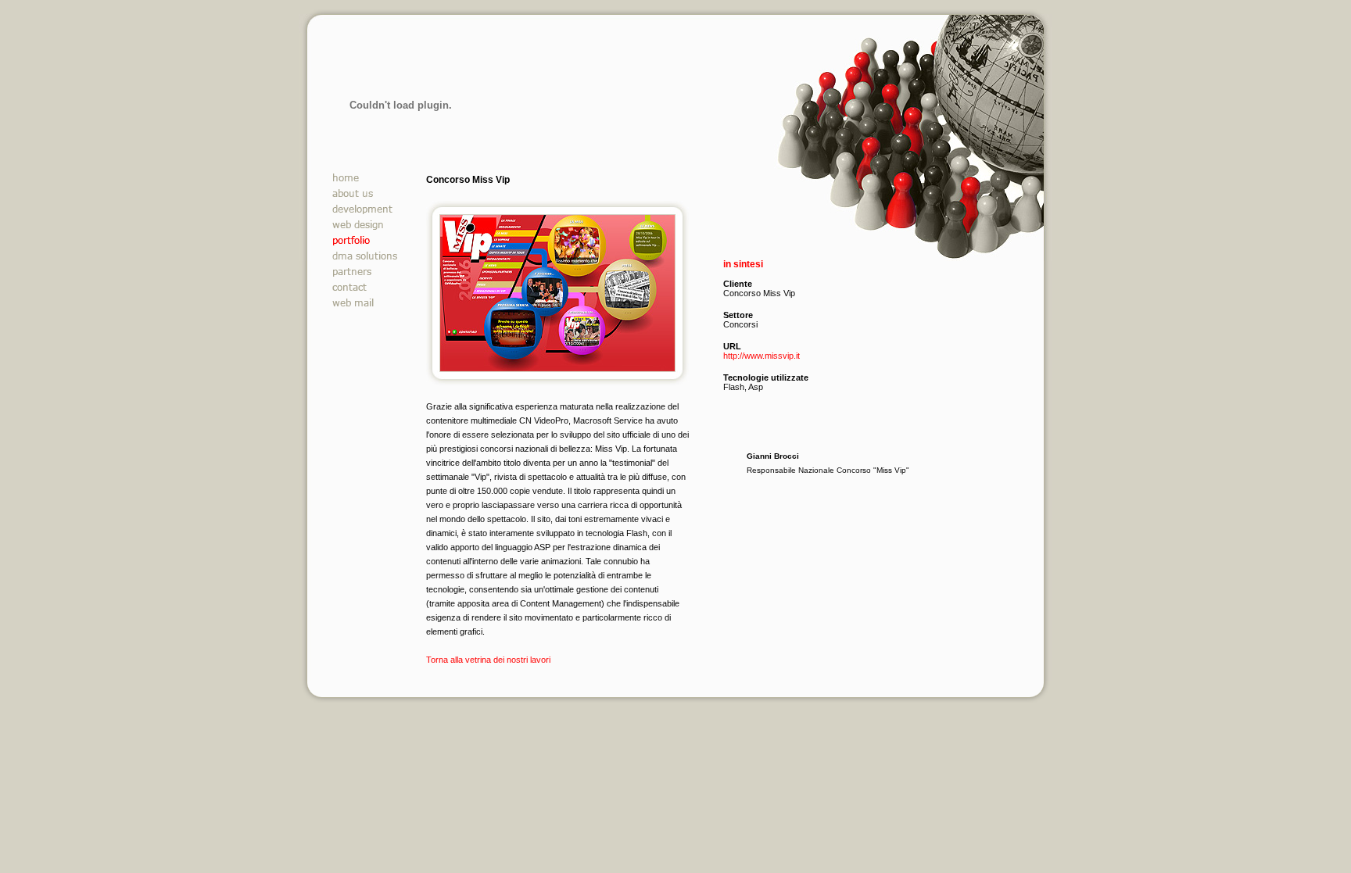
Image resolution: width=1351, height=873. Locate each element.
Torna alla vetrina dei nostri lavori (488, 659)
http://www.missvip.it (761, 355)
